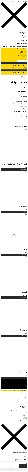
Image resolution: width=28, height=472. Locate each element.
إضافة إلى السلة (23, 465)
